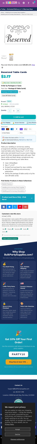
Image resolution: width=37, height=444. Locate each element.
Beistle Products (7, 184)
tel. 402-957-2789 (18, 392)
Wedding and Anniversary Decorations (10, 14)
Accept (17, 429)
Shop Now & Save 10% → (18, 362)
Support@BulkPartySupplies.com (18, 389)
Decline (17, 434)
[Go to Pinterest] (20, 207)
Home (2, 12)
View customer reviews (10, 238)
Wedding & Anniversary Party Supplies (15, 12)
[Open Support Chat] (28, 3)
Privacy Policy (9, 424)
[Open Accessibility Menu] (24, 3)
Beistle (9, 101)
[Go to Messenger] (9, 207)
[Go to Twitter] (15, 207)
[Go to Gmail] (25, 207)
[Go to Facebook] (3, 207)
